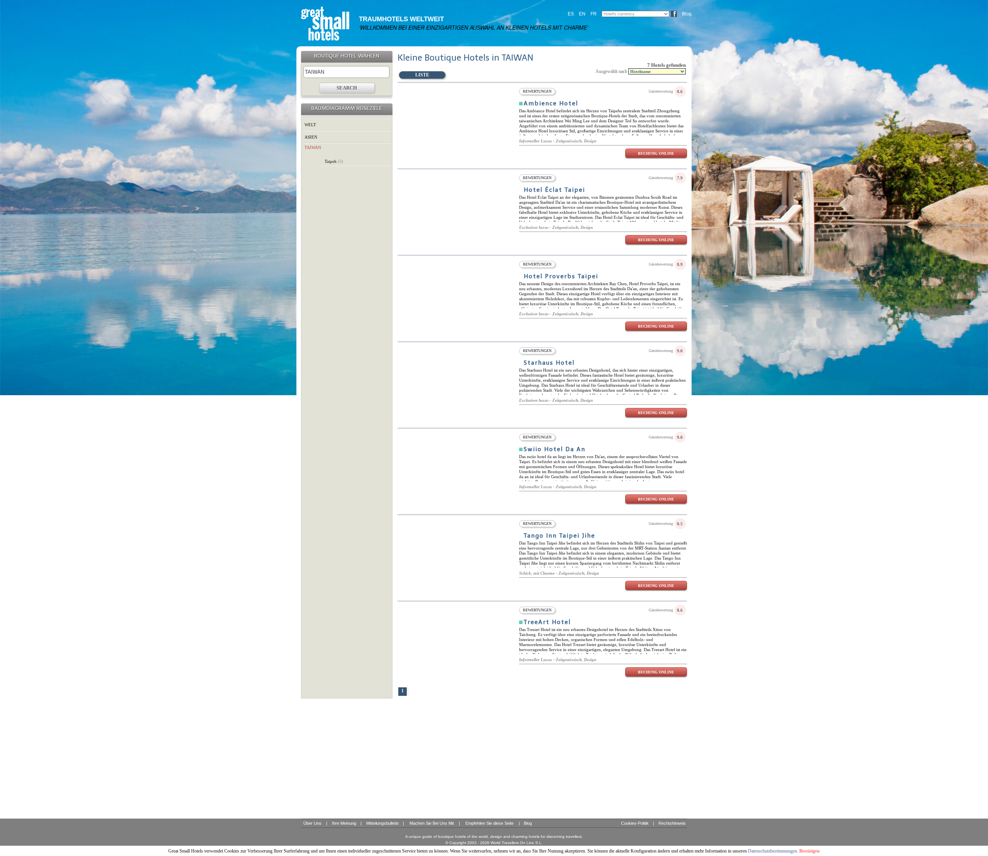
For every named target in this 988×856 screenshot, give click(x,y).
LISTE (422, 75)
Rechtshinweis (672, 823)
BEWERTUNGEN (537, 91)
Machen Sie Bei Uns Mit (431, 823)
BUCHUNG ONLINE (656, 153)
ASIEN (311, 137)
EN (582, 14)
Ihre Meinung (344, 823)
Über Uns (312, 823)
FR (593, 14)
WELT (310, 124)
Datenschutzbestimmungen (772, 851)
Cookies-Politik (635, 823)
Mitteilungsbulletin (382, 823)
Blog (687, 14)
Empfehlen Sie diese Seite (489, 823)
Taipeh (334, 161)
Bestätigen (809, 851)
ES (571, 14)
